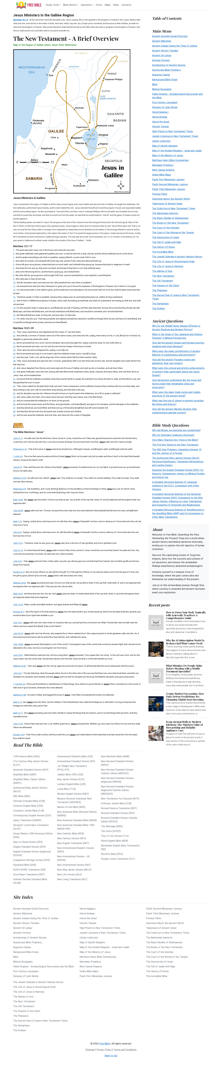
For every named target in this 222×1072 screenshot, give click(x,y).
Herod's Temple (160, 126)
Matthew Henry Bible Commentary (170, 160)
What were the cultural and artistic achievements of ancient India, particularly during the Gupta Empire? (178, 372)
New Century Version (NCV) (71, 838)
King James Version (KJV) (70, 779)
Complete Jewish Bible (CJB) (28, 810)
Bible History (70, 4)
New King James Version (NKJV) (74, 869)
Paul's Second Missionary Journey (170, 184)
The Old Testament (162, 280)
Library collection (161, 140)
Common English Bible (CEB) (28, 805)
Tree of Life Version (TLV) (115, 836)
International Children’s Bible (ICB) (75, 756)
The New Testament (163, 275)
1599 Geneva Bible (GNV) (26, 756)
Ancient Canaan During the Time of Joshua (174, 45)
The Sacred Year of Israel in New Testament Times (40, 1020)
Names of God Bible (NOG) (71, 807)
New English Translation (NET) (73, 843)
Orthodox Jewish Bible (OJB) (116, 803)
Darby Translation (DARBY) (27, 820)
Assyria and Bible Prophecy (166, 69)
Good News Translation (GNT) (29, 874)
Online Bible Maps (161, 174)
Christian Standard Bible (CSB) (29, 801)
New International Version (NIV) (73, 864)
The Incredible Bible (162, 251)
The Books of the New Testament (170, 222)
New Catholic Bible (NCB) (70, 833)
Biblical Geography (162, 89)
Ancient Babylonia (161, 40)
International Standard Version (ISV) (76, 761)
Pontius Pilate (159, 193)
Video (116, 4)
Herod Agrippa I (160, 112)
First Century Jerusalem (164, 102)
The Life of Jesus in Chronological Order (173, 261)
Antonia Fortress (161, 60)
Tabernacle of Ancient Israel (167, 203)
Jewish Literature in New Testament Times (175, 136)
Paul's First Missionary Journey (168, 179)
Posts (99, 4)
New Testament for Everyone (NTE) (120, 798)
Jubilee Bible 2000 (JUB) (70, 774)
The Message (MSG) (112, 826)
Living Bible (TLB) (66, 789)
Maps (108, 4)
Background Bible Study (164, 79)
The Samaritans (160, 303)
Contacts (126, 4)
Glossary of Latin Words (164, 107)
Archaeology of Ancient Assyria (168, 65)
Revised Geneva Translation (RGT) (119, 808)
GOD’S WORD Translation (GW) (29, 869)
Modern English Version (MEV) (73, 793)
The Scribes (158, 308)
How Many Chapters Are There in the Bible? (175, 439)
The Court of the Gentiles (165, 227)
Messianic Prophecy (163, 165)
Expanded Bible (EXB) (24, 864)
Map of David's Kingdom (165, 145)
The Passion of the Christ (165, 285)
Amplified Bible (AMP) (24, 774)
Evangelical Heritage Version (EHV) (31, 860)
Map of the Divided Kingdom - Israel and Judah (177, 150)
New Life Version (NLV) (69, 874)
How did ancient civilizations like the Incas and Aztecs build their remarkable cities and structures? (176, 384)
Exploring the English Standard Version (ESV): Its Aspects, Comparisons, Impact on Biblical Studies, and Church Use (178, 474)
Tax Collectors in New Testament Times (173, 208)
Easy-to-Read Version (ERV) (28, 842)
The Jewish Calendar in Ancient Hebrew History (177, 256)
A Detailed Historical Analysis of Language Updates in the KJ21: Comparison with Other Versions (175, 486)
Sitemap (90, 1049)
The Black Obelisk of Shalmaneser (170, 218)
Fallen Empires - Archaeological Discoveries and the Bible (43, 966)
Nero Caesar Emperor (163, 169)
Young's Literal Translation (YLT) (118, 858)
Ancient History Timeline (165, 50)
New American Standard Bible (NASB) (77, 820)
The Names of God (162, 271)
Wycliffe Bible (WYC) (112, 854)
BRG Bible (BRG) (21, 796)
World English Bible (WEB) (114, 840)
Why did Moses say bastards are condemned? (176, 430)
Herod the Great (160, 121)
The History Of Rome (163, 246)
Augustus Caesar (161, 74)
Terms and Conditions (125, 1049)
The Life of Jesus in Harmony (167, 266)
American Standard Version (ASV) (30, 769)
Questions (86, 4)
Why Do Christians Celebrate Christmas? (173, 435)
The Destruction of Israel (165, 237)
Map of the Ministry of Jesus (167, 155)
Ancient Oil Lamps (161, 55)
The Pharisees (159, 290)
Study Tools (52, 4)
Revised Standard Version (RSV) (118, 813)
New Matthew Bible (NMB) (115, 756)
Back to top (111, 1055)
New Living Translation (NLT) (72, 879)
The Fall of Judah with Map (166, 242)
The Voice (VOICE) (111, 831)
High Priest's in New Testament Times (172, 131)
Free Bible (104, 1043)
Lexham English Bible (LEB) (71, 784)
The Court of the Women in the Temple (173, 232)
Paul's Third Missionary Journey (168, 189)
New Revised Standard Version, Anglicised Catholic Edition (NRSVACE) (117, 790)
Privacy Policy (104, 1049)
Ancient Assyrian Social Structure (170, 36)
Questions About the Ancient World (171, 198)
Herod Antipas (159, 116)
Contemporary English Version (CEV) (32, 815)
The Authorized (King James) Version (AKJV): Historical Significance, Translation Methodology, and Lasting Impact (178, 462)
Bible (154, 84)
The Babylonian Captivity (165, 213)
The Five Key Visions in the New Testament (175, 444)
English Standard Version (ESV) (29, 846)
